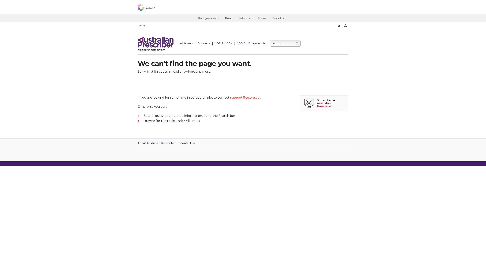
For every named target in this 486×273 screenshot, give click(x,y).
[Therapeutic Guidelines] (157, 8)
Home (141, 25)
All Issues (186, 43)
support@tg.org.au (244, 97)
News (228, 18)
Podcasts (204, 43)
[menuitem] (208, 18)
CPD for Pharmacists (251, 43)
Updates (261, 18)
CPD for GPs (223, 43)
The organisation (207, 18)
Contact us (278, 18)
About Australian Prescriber (157, 143)
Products (243, 18)
